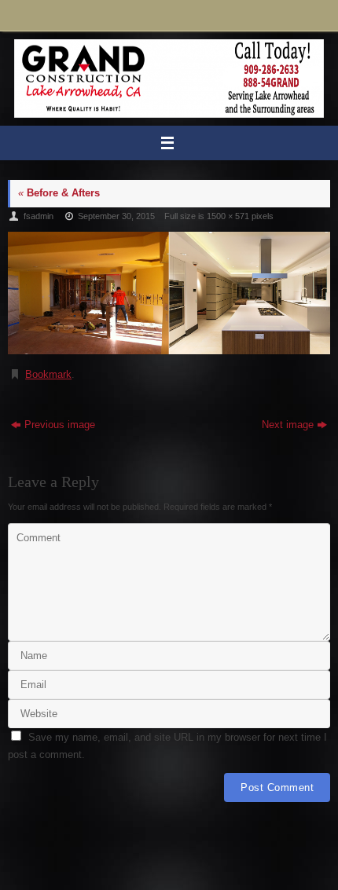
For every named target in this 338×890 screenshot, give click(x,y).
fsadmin (38, 216)
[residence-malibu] (169, 293)
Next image (288, 424)
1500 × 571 (228, 216)
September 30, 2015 (116, 216)
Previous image (59, 424)
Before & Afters (59, 193)
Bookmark (48, 374)
